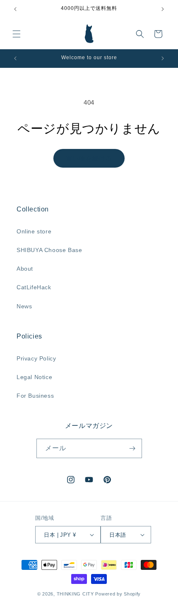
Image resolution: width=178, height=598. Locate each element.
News (24, 306)
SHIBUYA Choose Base (49, 250)
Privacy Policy (36, 358)
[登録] (132, 448)
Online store (34, 231)
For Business (35, 395)
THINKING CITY (75, 593)
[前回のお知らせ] (15, 9)
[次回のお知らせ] (163, 9)
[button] (16, 34)
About (25, 268)
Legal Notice (34, 377)
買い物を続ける (89, 158)
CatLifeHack (34, 287)
